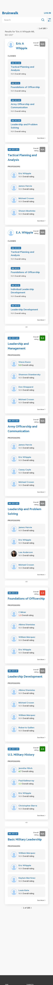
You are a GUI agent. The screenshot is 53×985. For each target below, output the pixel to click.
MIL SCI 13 (15, 306)
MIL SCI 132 (16, 100)
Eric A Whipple (21, 46)
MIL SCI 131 (16, 63)
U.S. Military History (21, 755)
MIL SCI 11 (15, 83)
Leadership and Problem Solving (24, 126)
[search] (21, 20)
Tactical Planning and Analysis (22, 68)
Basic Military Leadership (25, 839)
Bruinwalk (10, 13)
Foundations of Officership (25, 87)
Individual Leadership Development (22, 291)
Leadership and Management (18, 346)
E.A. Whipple (24, 232)
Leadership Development (24, 309)
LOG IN (47, 13)
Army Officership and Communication (22, 106)
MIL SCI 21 (15, 285)
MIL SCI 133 (16, 120)
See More (40, 138)
